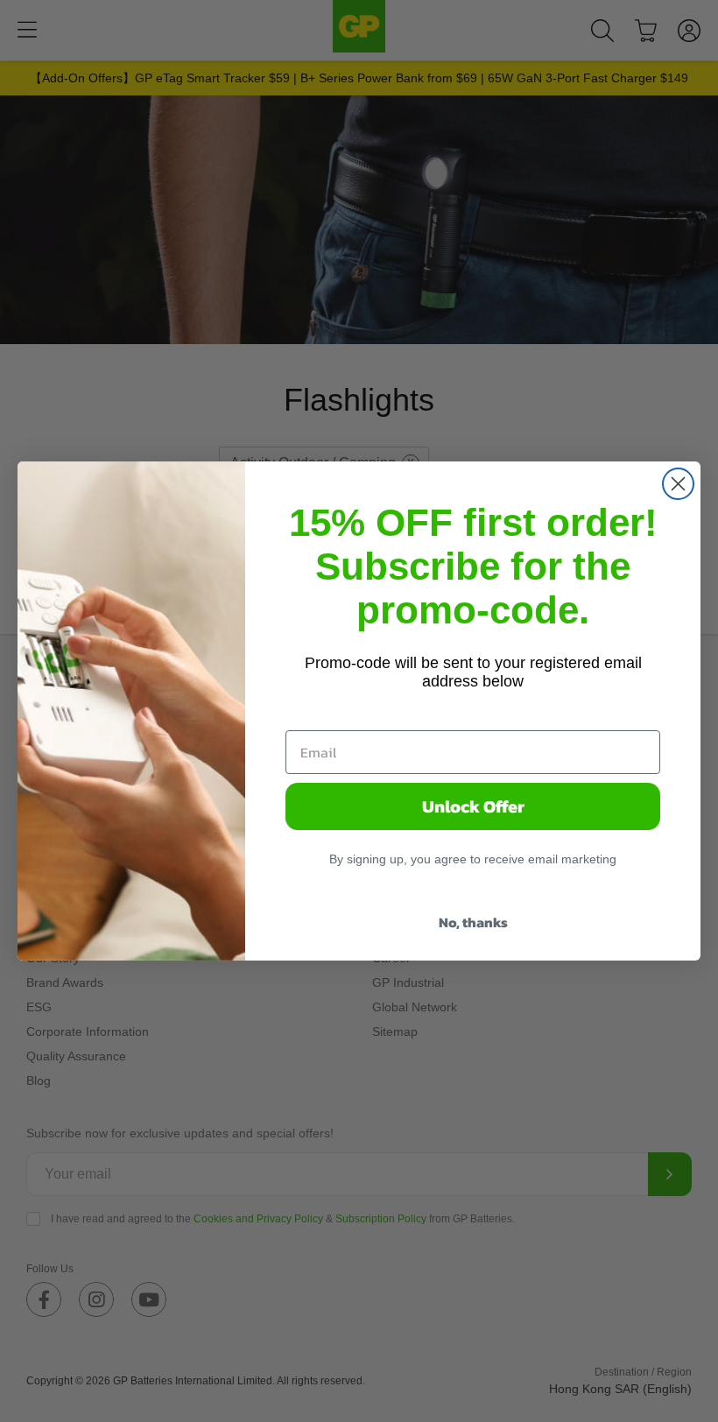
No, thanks (473, 922)
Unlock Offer (473, 806)
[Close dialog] (678, 483)
